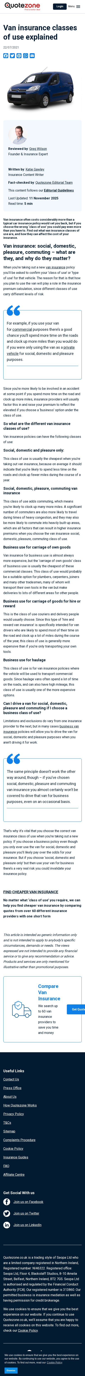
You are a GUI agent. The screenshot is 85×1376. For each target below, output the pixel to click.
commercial (22, 329)
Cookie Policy (13, 1149)
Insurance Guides (15, 1157)
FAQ (6, 1166)
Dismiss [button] (11, 1370)
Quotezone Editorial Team (54, 183)
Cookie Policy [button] (54, 1362)
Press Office (12, 1088)
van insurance (55, 267)
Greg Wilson (38, 149)
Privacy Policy (13, 1114)
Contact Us (11, 1079)
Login (60, 6)
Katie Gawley (35, 169)
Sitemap (9, 1131)
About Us (10, 1097)
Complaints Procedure (19, 1140)
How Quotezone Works (20, 1105)
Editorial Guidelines (59, 190)
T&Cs (7, 1123)
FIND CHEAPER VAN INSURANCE (30, 892)
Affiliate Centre (14, 1175)
